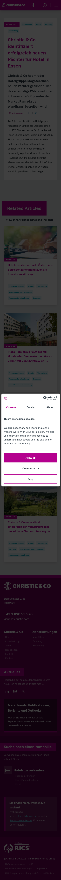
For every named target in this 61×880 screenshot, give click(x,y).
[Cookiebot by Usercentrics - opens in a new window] (43, 398)
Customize (28, 468)
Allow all (30, 457)
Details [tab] (30, 407)
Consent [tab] (11, 407)
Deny (30, 479)
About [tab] (50, 407)
